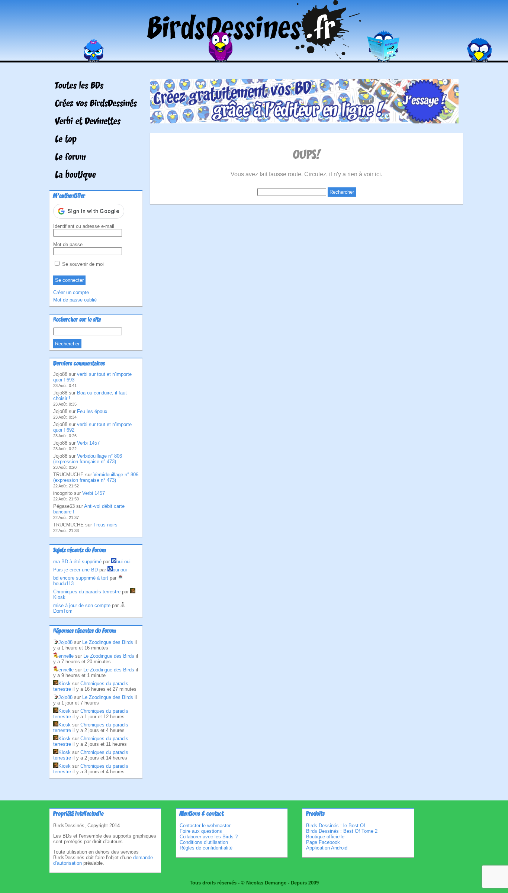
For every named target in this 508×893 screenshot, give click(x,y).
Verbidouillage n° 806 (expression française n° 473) (87, 458)
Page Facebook (323, 842)
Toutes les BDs (79, 86)
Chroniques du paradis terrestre (86, 591)
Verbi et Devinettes (87, 122)
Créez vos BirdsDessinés (96, 104)
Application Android (326, 848)
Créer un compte (71, 292)
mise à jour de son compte (81, 605)
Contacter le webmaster (205, 825)
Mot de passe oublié (75, 300)
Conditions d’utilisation (204, 842)
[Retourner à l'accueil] (254, 57)
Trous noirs (105, 525)
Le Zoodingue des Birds (107, 642)
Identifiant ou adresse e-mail (83, 226)
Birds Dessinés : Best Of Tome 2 (341, 831)
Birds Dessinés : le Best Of (335, 825)
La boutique (75, 175)
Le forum (70, 157)
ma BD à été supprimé (77, 561)
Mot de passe (68, 244)
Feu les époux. (93, 411)
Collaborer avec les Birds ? (209, 836)
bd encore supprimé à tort (80, 578)
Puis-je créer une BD (75, 570)
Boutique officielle (325, 836)
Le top (66, 139)
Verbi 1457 (88, 443)
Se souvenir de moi (82, 264)
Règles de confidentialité (206, 848)
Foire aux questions (201, 831)
